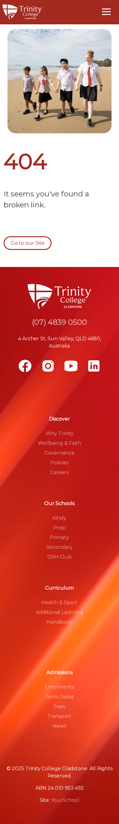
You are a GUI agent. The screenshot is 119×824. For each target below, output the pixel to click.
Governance (59, 453)
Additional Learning (59, 612)
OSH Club (59, 557)
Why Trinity (59, 433)
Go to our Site (28, 243)
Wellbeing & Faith (59, 443)
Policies (59, 463)
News (59, 726)
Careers (59, 472)
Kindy (59, 518)
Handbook (59, 622)
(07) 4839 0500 (59, 322)
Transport (59, 716)
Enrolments (59, 687)
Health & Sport (59, 602)
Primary (59, 537)
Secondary (59, 547)
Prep (59, 528)
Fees (59, 706)
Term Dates (59, 697)
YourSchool (65, 800)
